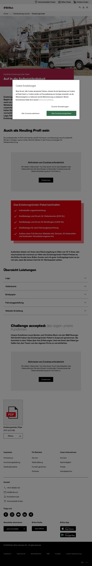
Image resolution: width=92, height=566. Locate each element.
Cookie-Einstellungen (60, 106)
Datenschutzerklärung (46, 100)
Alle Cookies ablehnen (31, 113)
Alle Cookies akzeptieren (61, 113)
